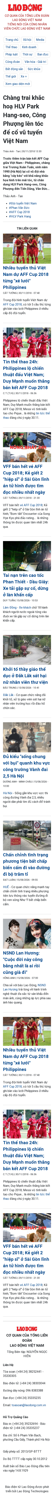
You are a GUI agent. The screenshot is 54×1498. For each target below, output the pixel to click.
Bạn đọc (42, 54)
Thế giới (10, 76)
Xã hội (27, 40)
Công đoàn (12, 62)
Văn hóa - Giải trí (35, 62)
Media (40, 40)
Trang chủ (11, 40)
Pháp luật (11, 54)
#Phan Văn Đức (19, 208)
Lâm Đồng (9, 607)
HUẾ (6, 887)
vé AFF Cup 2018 (31, 505)
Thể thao (11, 47)
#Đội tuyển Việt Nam (23, 203)
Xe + (24, 76)
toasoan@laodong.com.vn (29, 1405)
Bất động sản (14, 69)
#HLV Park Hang (20, 216)
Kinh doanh (29, 47)
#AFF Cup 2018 (19, 212)
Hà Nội (7, 793)
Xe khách (25, 607)
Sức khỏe (34, 69)
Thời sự (27, 54)
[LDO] (27, 249)
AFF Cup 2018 (12, 304)
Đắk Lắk (8, 695)
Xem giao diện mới (17, 84)
